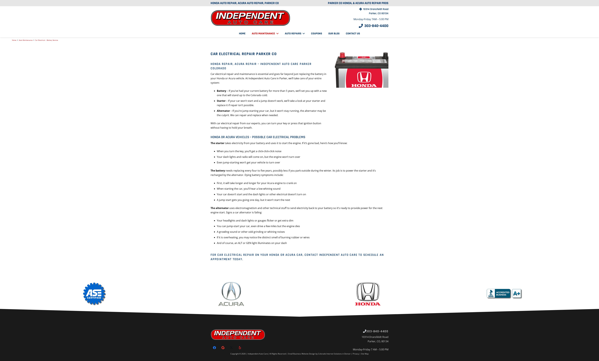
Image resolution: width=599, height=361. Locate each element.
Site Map (365, 353)
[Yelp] (240, 348)
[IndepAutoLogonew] (251, 18)
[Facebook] (214, 348)
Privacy (356, 353)
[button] (277, 33)
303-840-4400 (377, 331)
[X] (231, 348)
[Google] (223, 348)
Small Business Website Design (301, 353)
